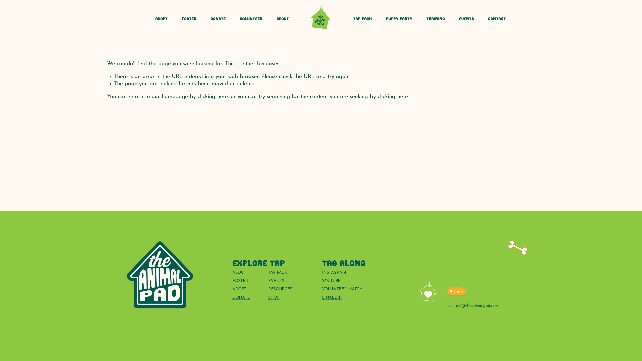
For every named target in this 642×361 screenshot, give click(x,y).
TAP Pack (362, 19)
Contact (497, 19)
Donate (218, 19)
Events (466, 19)
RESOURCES (280, 289)
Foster (189, 19)
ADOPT (239, 289)
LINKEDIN (332, 298)
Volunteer (251, 19)
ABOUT (239, 273)
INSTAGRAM (334, 273)
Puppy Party (399, 19)
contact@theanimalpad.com (473, 306)
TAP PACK (277, 273)
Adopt (161, 19)
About (283, 19)
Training (435, 19)
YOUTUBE (331, 281)
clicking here (213, 96)
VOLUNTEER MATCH (342, 289)
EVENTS (276, 281)
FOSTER (240, 281)
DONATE (241, 298)
